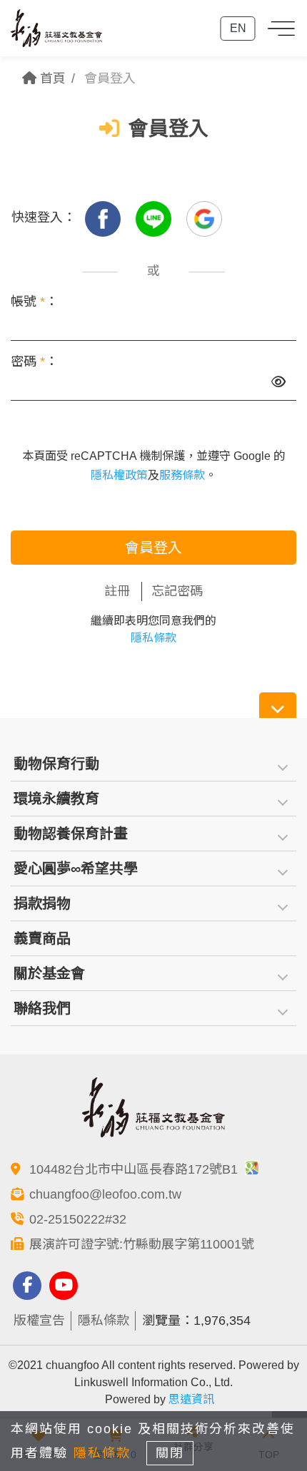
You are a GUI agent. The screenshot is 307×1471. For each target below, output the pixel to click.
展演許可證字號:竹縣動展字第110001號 (141, 1244)
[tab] (153, 764)
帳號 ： (34, 301)
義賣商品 (42, 938)
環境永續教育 (56, 798)
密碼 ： (34, 361)
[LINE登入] (155, 217)
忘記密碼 (177, 591)
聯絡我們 (42, 1008)
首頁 (51, 78)
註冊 (117, 591)
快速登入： (43, 217)
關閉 (170, 1453)
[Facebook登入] (104, 217)
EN (238, 28)
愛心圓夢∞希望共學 (76, 868)
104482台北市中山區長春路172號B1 (135, 1169)
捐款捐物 (42, 903)
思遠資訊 (191, 1399)
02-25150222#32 (77, 1219)
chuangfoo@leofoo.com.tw (105, 1194)
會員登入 (153, 547)
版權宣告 (39, 1320)
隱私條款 (153, 638)
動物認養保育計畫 (71, 833)
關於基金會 (49, 973)
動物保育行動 (56, 764)
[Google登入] (204, 217)
